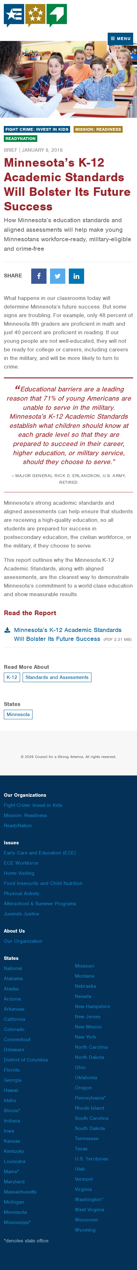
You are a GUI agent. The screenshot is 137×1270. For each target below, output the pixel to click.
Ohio (80, 1067)
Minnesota (18, 714)
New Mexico (88, 1027)
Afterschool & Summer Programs (40, 904)
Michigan (14, 1202)
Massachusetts (20, 1192)
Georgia (12, 1080)
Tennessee (86, 1138)
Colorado (14, 1029)
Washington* (89, 1199)
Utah (80, 1169)
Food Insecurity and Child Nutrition (43, 883)
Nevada (83, 996)
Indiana (12, 1121)
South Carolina (91, 1118)
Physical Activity (22, 893)
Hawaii (11, 1090)
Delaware (14, 1050)
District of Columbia (26, 1060)
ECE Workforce (21, 863)
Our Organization (23, 941)
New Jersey (88, 1017)
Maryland (14, 1182)
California (14, 1019)
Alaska (11, 989)
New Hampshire (92, 1006)
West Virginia (89, 1210)
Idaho (10, 1100)
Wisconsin (86, 1220)
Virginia (83, 1189)
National (13, 968)
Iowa (9, 1131)
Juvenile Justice (21, 914)
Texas (81, 1149)
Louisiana (14, 1161)
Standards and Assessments (57, 677)
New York (85, 1037)
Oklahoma (86, 1077)
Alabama (13, 978)
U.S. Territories (91, 1159)
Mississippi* (17, 1222)
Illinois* (12, 1110)
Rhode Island (89, 1108)
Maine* (11, 1171)
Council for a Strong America (36, 16)
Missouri (84, 966)
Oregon (83, 1088)
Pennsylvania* (90, 1098)
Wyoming (85, 1230)
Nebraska (85, 986)
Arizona (12, 999)
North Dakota (89, 1057)
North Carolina (91, 1047)
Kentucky (14, 1151)
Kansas (12, 1141)
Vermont (84, 1179)
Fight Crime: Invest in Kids (36, 129)
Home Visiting (19, 873)
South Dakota (90, 1128)
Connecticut (17, 1039)
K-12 (12, 677)
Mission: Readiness (98, 129)
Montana (84, 976)
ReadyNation (20, 138)
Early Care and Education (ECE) (40, 853)
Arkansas (14, 1009)
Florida (11, 1070)
